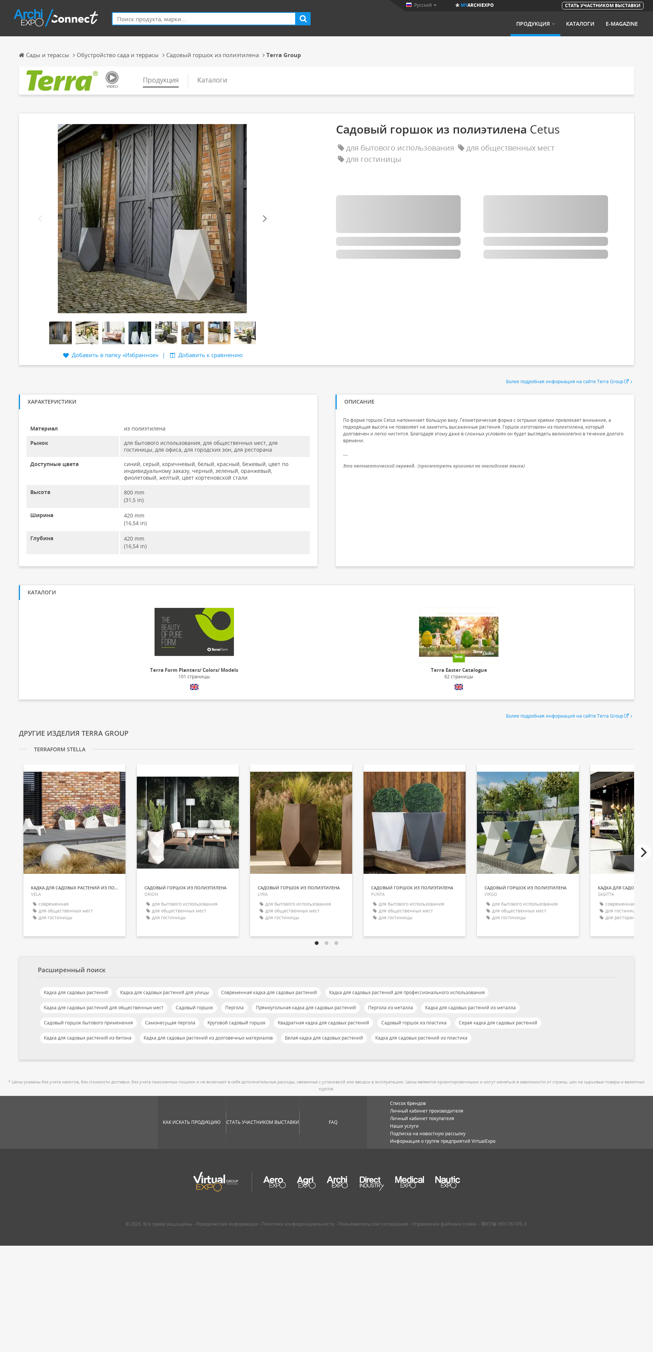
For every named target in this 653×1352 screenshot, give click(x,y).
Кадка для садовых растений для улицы (164, 992)
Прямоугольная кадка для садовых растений (306, 1007)
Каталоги (580, 23)
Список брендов (408, 1103)
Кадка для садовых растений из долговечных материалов (208, 1038)
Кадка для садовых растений (76, 992)
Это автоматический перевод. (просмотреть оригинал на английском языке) (434, 466)
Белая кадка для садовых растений (324, 1038)
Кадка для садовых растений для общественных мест (104, 1007)
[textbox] (204, 18)
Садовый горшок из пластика (414, 1022)
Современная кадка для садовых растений (269, 992)
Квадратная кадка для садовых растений (323, 1022)
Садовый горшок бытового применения (88, 1022)
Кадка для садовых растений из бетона (88, 1038)
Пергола (234, 1007)
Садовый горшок (194, 1007)
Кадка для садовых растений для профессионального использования (407, 992)
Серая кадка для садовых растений (498, 1022)
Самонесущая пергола (170, 1022)
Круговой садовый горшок (236, 1022)
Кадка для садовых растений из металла (470, 1007)
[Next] (264, 218)
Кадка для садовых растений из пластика (421, 1038)
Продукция (533, 23)
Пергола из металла (390, 1007)
